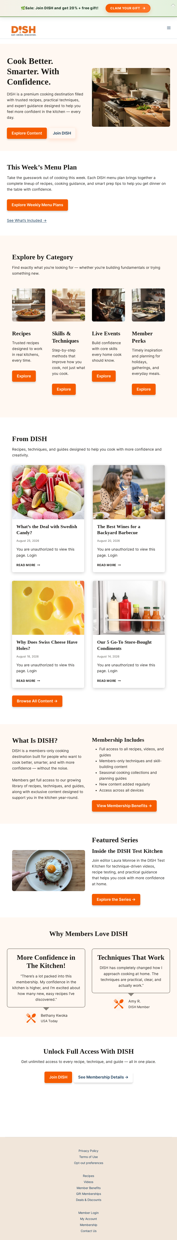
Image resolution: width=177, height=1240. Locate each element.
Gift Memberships (88, 1194)
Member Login (88, 1213)
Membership (88, 1225)
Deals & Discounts (88, 1200)
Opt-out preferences (88, 1163)
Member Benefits (89, 1188)
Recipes (88, 1176)
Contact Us (88, 1231)
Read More (28, 565)
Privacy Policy (88, 1151)
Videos (88, 1182)
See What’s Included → (27, 220)
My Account (88, 1219)
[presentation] (48, 492)
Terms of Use (88, 1157)
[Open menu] (169, 27)
